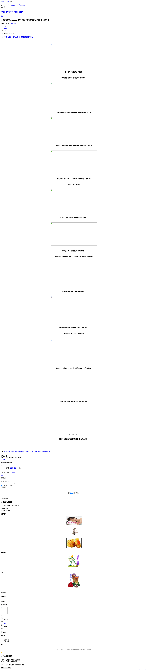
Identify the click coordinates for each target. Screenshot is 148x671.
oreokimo (3, 459)
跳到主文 (3, 16)
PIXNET (62, 649)
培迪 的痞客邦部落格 (12, 12)
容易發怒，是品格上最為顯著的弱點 (18, 37)
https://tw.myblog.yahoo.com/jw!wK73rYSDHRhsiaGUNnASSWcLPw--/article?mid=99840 (27, 451)
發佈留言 (3, 487)
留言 (15, 468)
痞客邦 (11, 468)
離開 (9, 668)
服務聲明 (89, 649)
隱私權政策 (82, 649)
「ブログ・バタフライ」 (141, 669)
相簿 (5, 27)
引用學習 (12, 472)
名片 (5, 30)
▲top (2, 475)
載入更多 (3, 478)
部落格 (5, 28)
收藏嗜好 (13, 23)
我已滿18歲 (3, 668)
